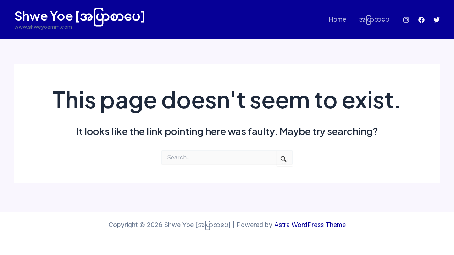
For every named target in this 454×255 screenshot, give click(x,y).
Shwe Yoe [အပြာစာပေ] (79, 15)
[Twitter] (436, 20)
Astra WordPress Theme (310, 224)
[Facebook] (421, 20)
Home (337, 19)
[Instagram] (406, 20)
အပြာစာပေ (374, 19)
